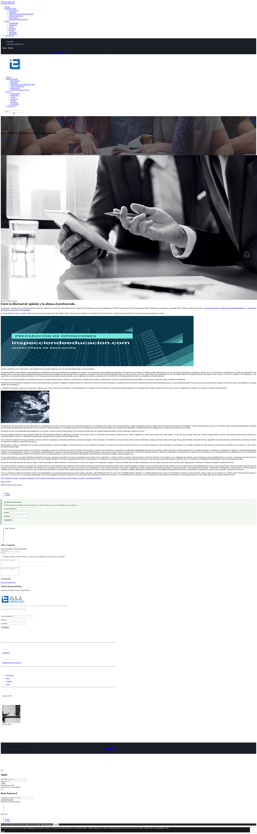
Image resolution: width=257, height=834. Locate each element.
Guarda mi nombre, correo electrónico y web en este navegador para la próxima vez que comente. (34, 557)
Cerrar (3, 831)
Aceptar (56, 824)
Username (4, 779)
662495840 (6, 653)
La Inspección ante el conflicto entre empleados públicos (224, 308)
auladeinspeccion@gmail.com (11, 663)
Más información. (46, 824)
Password (4, 781)
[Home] (14, 74)
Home (7, 137)
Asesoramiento (9, 139)
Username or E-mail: (7, 798)
